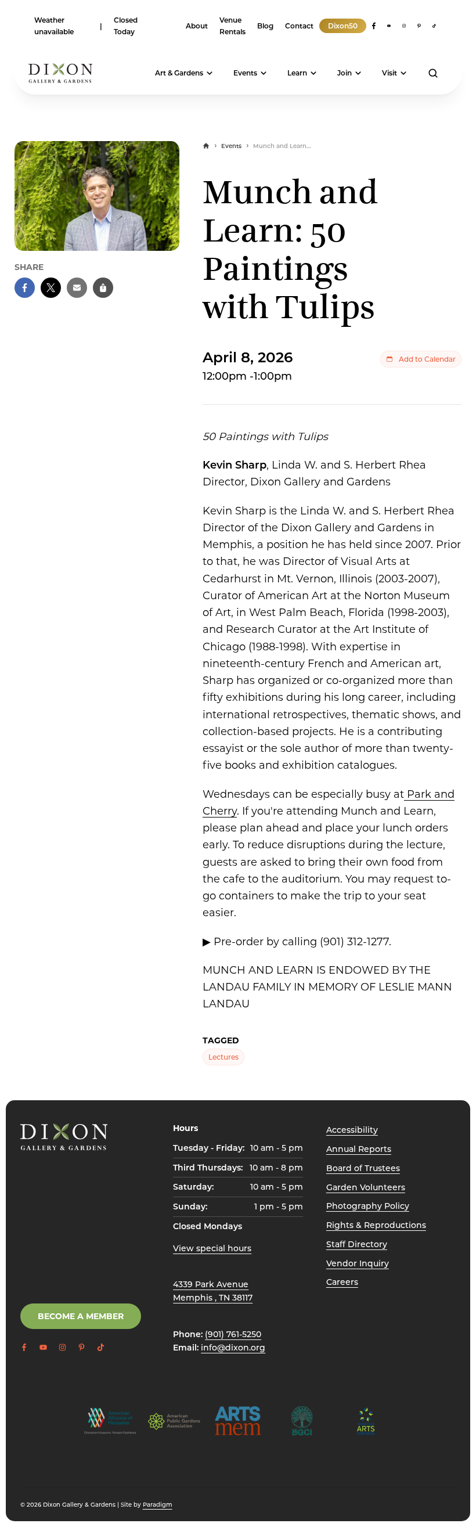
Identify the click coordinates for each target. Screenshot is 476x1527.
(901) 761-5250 (233, 1333)
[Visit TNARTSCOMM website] (366, 1420)
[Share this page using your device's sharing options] (103, 288)
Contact (299, 25)
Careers (342, 1281)
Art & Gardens (179, 72)
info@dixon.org (233, 1347)
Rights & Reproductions (376, 1224)
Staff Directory (356, 1243)
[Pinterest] (419, 26)
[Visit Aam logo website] (110, 1420)
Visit (389, 72)
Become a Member (81, 1315)
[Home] (206, 145)
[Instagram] (404, 26)
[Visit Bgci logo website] (302, 1420)
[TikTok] (434, 26)
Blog (265, 25)
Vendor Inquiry (357, 1263)
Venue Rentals (232, 25)
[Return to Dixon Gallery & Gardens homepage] (63, 1136)
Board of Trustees (363, 1167)
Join (344, 72)
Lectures (223, 1056)
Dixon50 (343, 25)
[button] (25, 288)
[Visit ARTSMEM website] (238, 1420)
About (197, 25)
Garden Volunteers (365, 1187)
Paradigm (157, 1504)
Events (245, 72)
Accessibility (352, 1129)
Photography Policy (367, 1205)
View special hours (212, 1248)
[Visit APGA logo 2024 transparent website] (174, 1420)
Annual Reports (358, 1148)
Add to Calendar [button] (427, 358)
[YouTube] (388, 26)
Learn (297, 72)
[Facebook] (373, 26)
